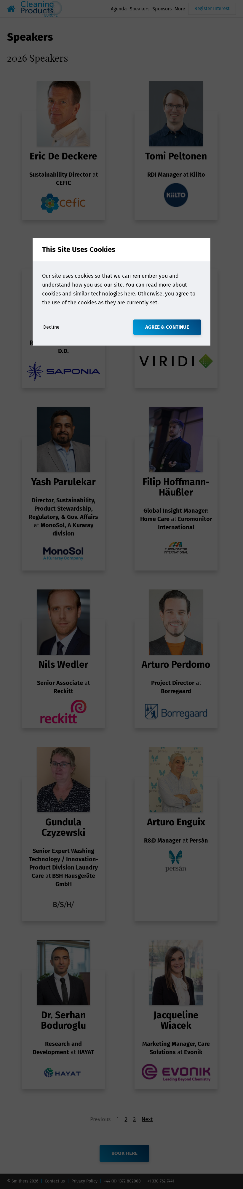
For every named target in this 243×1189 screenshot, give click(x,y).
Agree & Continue (167, 327)
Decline (51, 327)
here (129, 293)
